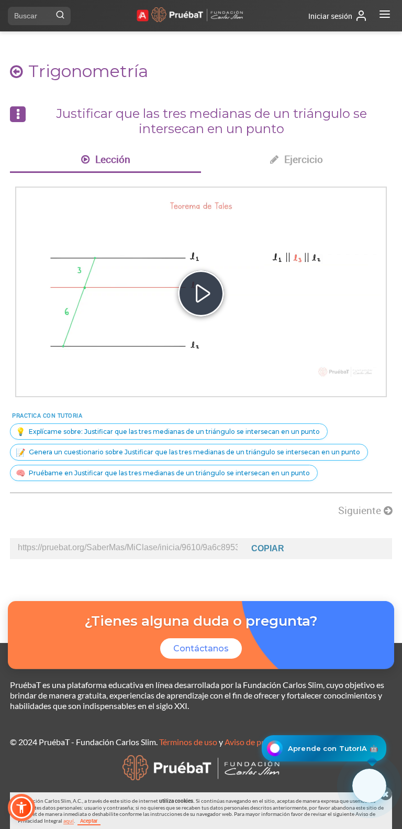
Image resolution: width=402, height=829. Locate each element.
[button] (21, 808)
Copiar (267, 548)
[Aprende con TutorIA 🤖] (369, 786)
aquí (68, 820)
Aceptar (89, 820)
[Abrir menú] (384, 15)
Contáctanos (201, 648)
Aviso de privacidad (259, 742)
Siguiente (361, 510)
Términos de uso (188, 742)
